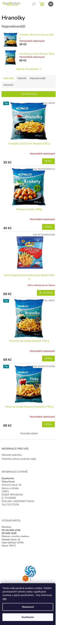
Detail (48, 161)
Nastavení (28, 607)
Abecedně (8, 84)
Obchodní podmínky (12, 454)
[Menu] (51, 4)
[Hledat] (34, 4)
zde (4, 598)
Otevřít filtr (29, 94)
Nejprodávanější (37, 78)
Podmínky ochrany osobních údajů (19, 458)
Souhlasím (28, 617)
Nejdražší (21, 78)
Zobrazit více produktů (27, 69)
